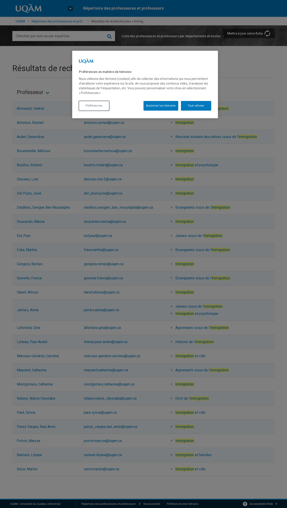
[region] (145, 84)
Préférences (94, 105)
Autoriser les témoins (161, 105)
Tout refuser (196, 105)
